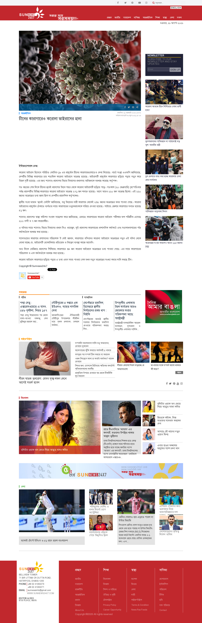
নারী (133, 594)
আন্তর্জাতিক (147, 17)
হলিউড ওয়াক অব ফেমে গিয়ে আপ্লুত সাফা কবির (169, 405)
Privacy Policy (109, 605)
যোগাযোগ (163, 578)
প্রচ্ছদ (109, 17)
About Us (79, 610)
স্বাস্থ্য (165, 17)
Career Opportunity (112, 609)
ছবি (161, 599)
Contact (163, 610)
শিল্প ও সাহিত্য (110, 589)
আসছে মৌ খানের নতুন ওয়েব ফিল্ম (168, 433)
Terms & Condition (140, 605)
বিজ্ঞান (78, 605)
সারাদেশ (127, 17)
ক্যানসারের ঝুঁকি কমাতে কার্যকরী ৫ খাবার (93, 350)
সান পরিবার (164, 605)
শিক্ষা (157, 17)
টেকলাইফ (107, 599)
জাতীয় (117, 17)
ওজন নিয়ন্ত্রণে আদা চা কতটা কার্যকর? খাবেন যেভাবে (94, 360)
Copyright (80, 614)
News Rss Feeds (139, 609)
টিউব (161, 594)
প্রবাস (77, 599)
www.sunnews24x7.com (40, 593)
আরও (179, 372)
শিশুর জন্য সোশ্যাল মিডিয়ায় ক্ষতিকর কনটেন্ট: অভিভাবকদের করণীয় (95, 367)
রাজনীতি (79, 589)
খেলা (172, 17)
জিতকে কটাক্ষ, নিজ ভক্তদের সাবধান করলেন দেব (169, 420)
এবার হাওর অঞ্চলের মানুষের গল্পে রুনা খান (168, 447)
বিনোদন (24, 397)
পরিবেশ (162, 589)
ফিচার (133, 584)
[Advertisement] (80, 143)
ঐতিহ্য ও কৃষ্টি (109, 594)
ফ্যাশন (134, 578)
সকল (179, 17)
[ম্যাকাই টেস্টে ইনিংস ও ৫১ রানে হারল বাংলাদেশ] (52, 510)
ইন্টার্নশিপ (163, 584)
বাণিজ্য (137, 17)
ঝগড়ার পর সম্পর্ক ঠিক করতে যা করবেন (92, 354)
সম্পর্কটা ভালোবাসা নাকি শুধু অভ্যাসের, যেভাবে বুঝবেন (92, 345)
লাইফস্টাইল (26, 339)
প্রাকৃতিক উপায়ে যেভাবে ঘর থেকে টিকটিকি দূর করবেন (93, 374)
